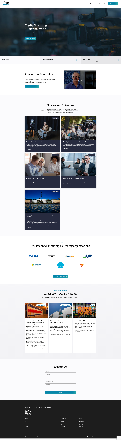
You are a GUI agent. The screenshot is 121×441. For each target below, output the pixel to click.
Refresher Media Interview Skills (35, 178)
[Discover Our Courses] (77, 60)
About (80, 3)
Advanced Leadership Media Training (73, 178)
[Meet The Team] (37, 60)
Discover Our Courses (48, 59)
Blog (91, 3)
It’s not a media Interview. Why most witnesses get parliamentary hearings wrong (35, 322)
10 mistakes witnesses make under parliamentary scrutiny (60, 321)
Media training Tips (87, 59)
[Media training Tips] (118, 60)
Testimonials (97, 3)
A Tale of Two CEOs (80, 321)
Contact (104, 3)
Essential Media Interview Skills (35, 142)
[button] (80, 80)
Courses (86, 3)
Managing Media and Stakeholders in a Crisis (75, 142)
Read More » (28, 149)
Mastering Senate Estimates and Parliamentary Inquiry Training (41, 215)
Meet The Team (5, 59)
